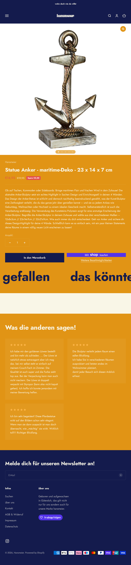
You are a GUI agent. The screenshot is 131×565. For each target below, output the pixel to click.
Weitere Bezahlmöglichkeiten (96, 260)
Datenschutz (11, 526)
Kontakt (9, 508)
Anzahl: (9, 235)
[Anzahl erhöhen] (24, 243)
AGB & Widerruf (14, 514)
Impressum (10, 520)
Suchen (9, 496)
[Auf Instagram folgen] (7, 541)
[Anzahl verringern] (10, 243)
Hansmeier (10, 162)
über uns (9, 502)
